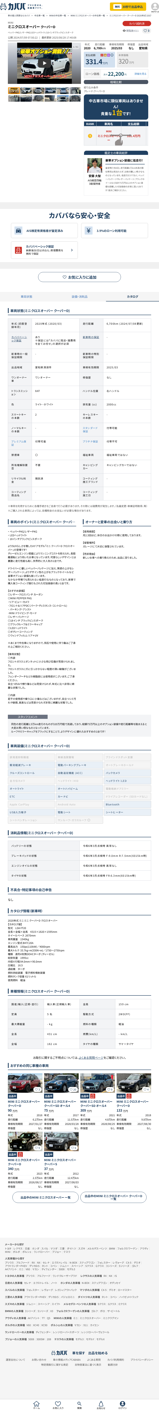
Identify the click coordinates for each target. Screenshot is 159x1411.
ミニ (21, 1269)
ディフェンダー (49, 1269)
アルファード (22, 1262)
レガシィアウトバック (66, 1290)
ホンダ (35, 1248)
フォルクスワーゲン (127, 1248)
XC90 (44, 1325)
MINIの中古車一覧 (57, 15)
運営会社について (15, 1359)
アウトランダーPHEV (16, 1266)
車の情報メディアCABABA (67, 1359)
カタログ (132, 296)
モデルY (90, 1339)
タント (45, 1266)
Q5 (48, 1318)
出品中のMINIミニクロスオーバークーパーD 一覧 (113, 1197)
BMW (112, 1248)
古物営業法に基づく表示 (88, 1364)
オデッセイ (115, 1282)
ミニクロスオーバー (90, 1318)
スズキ (81, 1248)
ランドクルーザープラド (65, 1275)
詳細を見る (141, 73)
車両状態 (26, 296)
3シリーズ (111, 1266)
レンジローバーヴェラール (95, 1332)
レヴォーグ (118, 1262)
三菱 (62, 1248)
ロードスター (125, 1290)
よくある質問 (94, 1359)
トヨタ (8, 1248)
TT (43, 1318)
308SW (40, 1339)
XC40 (36, 1325)
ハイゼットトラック (128, 1297)
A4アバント (11, 1269)
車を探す (78, 1352)
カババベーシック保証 (19, 338)
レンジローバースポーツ (66, 1332)
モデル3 (71, 1269)
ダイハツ (71, 1248)
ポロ (102, 1311)
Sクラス (89, 1266)
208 (49, 1339)
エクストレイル (59, 1262)
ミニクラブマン (111, 1318)
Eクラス (123, 1304)
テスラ (67, 1251)
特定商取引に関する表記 (54, 1364)
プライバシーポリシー (142, 1359)
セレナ (46, 1262)
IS (115, 1275)
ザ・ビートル (113, 1311)
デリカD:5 (34, 1266)
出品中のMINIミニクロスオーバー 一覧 (45, 1197)
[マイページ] (155, 7)
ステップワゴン (87, 1262)
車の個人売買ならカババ (19, 15)
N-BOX (73, 1262)
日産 (27, 1248)
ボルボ (16, 1251)
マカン (35, 1269)
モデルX (100, 1339)
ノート (54, 1282)
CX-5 (128, 1262)
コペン (53, 1266)
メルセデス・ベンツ (97, 1248)
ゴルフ (134, 1266)
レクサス (18, 1248)
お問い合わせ (39, 1359)
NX (38, 1262)
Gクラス (100, 1266)
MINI (8, 1251)
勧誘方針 (113, 1364)
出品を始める (98, 1352)
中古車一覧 (39, 15)
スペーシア (77, 1266)
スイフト (56, 1304)
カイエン (94, 1325)
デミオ (137, 1262)
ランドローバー (42, 1251)
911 (85, 1325)
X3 (51, 1311)
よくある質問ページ (91, 1058)
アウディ (144, 1248)
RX (33, 1262)
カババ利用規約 (115, 1359)
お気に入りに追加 (82, 277)
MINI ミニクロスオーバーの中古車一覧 (88, 15)
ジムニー (64, 1266)
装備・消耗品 (80, 296)
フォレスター (103, 1262)
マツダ (54, 1248)
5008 (62, 1269)
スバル (44, 1248)
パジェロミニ (68, 1297)
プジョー (56, 1251)
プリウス (9, 1262)
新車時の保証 (91, 337)
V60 (28, 1269)
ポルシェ (26, 1251)
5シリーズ (124, 1266)
